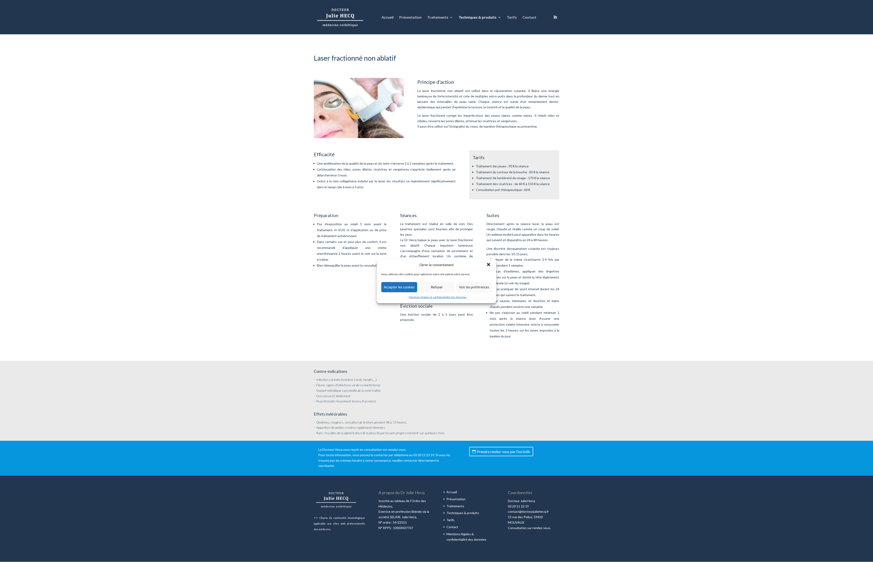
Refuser (437, 287)
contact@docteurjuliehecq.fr (528, 511)
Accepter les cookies (399, 287)
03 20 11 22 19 (423, 455)
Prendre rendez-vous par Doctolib (503, 451)
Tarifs (512, 17)
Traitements (437, 17)
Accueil (387, 17)
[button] (489, 265)
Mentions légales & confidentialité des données (438, 297)
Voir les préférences (474, 287)
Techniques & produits (478, 17)
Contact (529, 17)
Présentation (410, 17)
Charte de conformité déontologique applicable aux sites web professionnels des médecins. (339, 523)
